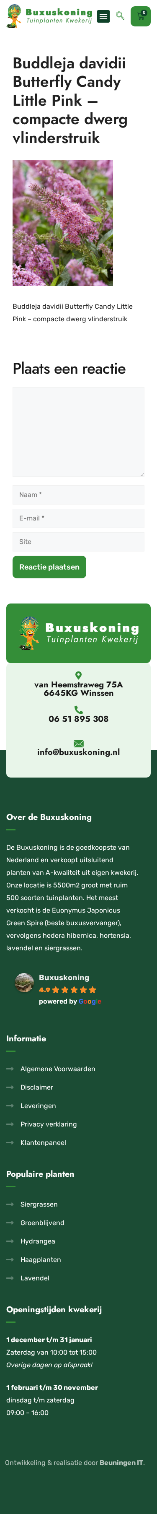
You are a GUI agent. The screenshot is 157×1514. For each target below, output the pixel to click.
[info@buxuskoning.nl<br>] (78, 743)
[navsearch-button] (120, 16)
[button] (103, 16)
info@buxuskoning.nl (78, 752)
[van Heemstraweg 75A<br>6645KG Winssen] (79, 675)
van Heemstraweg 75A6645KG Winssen (78, 689)
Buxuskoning (64, 977)
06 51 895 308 (79, 719)
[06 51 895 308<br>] (79, 710)
